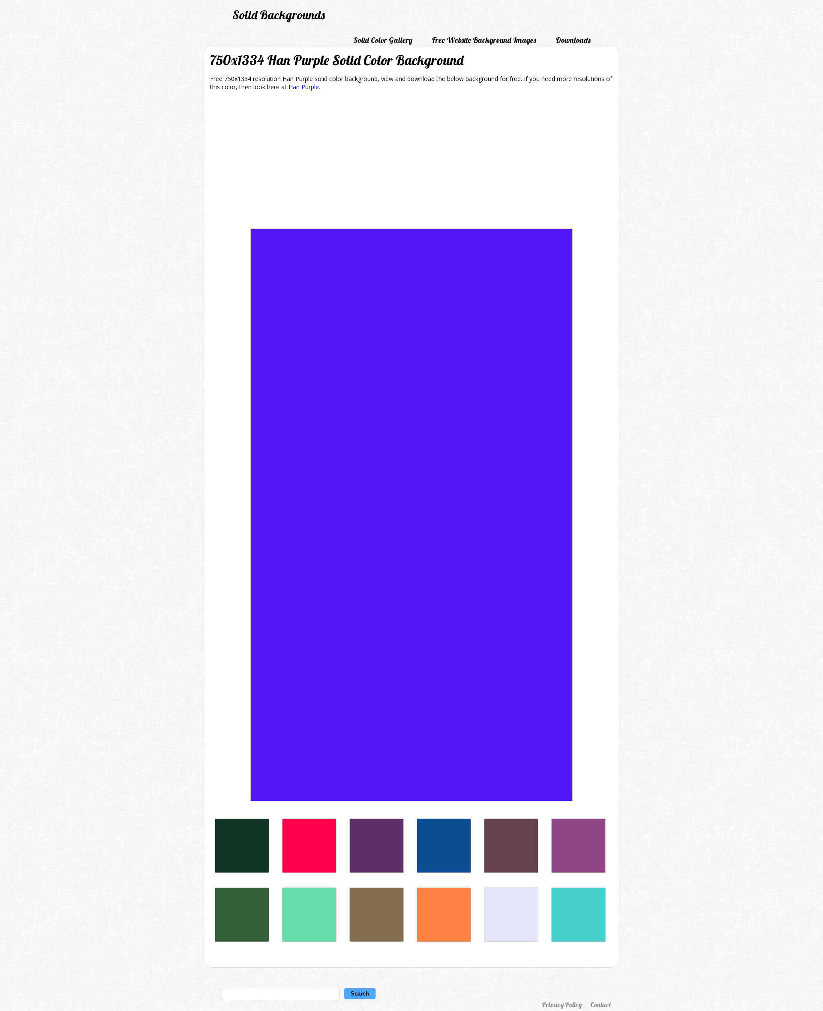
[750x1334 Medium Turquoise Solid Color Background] (578, 940)
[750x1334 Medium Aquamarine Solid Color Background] (309, 940)
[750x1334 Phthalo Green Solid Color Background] (242, 871)
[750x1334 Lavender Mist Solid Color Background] (511, 940)
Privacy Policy (562, 1004)
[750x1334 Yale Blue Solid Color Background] (444, 871)
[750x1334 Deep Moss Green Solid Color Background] (242, 940)
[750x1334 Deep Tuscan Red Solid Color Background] (511, 871)
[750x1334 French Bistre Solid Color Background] (376, 940)
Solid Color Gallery (382, 40)
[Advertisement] (411, 161)
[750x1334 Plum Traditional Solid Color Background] (578, 871)
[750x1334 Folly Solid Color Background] (309, 871)
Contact (600, 1004)
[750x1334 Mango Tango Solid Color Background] (444, 940)
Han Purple (303, 87)
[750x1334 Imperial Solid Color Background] (376, 871)
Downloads (573, 40)
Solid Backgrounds (278, 14)
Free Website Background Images (484, 40)
